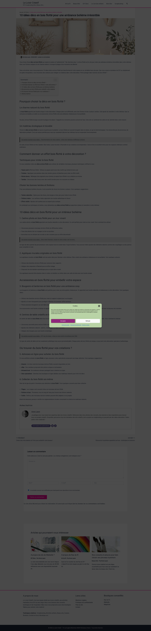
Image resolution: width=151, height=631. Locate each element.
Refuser (88, 321)
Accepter (63, 321)
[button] (99, 306)
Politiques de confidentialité (75, 325)
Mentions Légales (85, 325)
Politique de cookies (65, 325)
